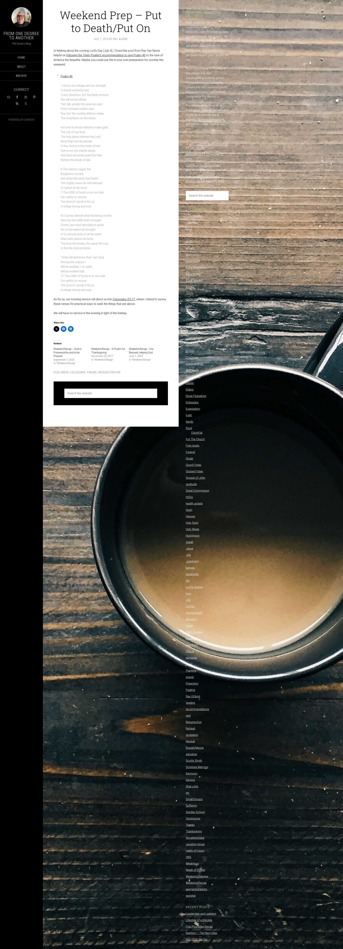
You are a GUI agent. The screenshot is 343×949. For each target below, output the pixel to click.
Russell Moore (195, 748)
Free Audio (192, 445)
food (189, 428)
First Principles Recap (199, 926)
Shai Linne (192, 786)
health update (194, 503)
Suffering (191, 805)
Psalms (92, 372)
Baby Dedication (196, 267)
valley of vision (195, 850)
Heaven (190, 516)
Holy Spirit (192, 523)
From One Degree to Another (21, 35)
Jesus (189, 548)
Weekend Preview (109, 372)
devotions (192, 370)
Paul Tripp (192, 645)
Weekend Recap (196, 883)
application (193, 261)
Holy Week (192, 529)
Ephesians (192, 402)
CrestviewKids (194, 364)
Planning (191, 670)
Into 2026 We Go (196, 939)
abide (189, 241)
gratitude (191, 484)
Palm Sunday (194, 632)
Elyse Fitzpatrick (196, 396)
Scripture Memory (197, 767)
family (189, 421)
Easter (190, 383)
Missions (191, 619)
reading (190, 703)
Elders (189, 389)
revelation (192, 735)
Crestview (192, 357)
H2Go (189, 497)
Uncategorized (195, 838)
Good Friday (193, 465)
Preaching (192, 683)
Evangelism (193, 409)
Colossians (77, 372)
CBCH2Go (192, 299)
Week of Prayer (195, 870)
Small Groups (194, 799)
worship (191, 895)
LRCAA (190, 606)
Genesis (29, 119)
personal (191, 658)
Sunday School (195, 812)
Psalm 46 (67, 76)
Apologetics (193, 254)
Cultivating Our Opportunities (203, 165)
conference (193, 331)
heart (189, 510)
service (190, 780)
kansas (190, 568)
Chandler (191, 312)
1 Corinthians (194, 216)
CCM (189, 306)
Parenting (192, 638)
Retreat (190, 728)
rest (188, 715)
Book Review (194, 280)
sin (187, 793)
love (188, 593)
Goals (189, 458)
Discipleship (193, 376)
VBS (188, 857)
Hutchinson (193, 535)
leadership (192, 574)
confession (193, 344)
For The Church (195, 439)
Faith (189, 415)
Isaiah (189, 542)
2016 (189, 229)
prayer (190, 677)
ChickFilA (196, 432)
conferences (194, 338)
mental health (194, 613)
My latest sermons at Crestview (207, 145)
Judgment (192, 561)
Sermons (191, 773)
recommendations (197, 709)
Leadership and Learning (201, 913)
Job (188, 555)
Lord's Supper (194, 587)
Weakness (192, 863)
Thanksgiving (194, 831)
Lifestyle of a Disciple (199, 920)
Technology (193, 818)
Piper (189, 664)
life (187, 580)
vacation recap (195, 844)
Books (190, 286)
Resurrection (194, 722)
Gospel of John (195, 478)
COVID (190, 351)
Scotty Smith (194, 760)
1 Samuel (192, 222)
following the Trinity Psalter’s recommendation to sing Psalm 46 (105, 55)
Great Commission (197, 490)
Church (190, 319)
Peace (190, 651)
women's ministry (196, 889)
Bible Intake (193, 274)
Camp (189, 293)
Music (189, 625)
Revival (190, 741)
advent (190, 248)
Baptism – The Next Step (201, 933)
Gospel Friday (194, 471)
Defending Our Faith (198, 154)
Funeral (190, 452)
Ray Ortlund (193, 696)
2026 (189, 235)
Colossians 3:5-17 (124, 299)
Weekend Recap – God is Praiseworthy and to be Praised (67, 353)
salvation (191, 754)
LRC (188, 600)
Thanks (190, 825)
